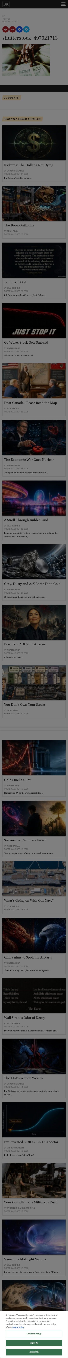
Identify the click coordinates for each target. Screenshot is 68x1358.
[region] (34, 1334)
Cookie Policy (18, 1328)
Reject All (34, 1343)
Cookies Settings (34, 1334)
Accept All (34, 1352)
